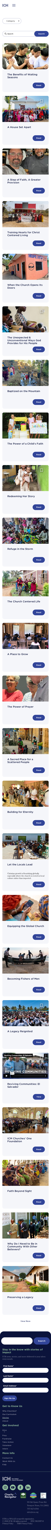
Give (4, 1430)
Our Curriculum (9, 1414)
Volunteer (7, 1445)
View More (25, 1321)
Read (38, 85)
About (5, 1421)
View (39, 1097)
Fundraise (7, 1439)
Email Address (9, 1386)
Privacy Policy (7, 1523)
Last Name (8, 1376)
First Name (8, 1366)
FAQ (4, 1465)
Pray (4, 1435)
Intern (5, 1449)
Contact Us (7, 1458)
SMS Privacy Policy (24, 1523)
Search (41, 34)
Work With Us (8, 1461)
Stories (5, 1418)
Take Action (8, 1442)
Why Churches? (9, 1411)
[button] (14, 5)
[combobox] (17, 1341)
